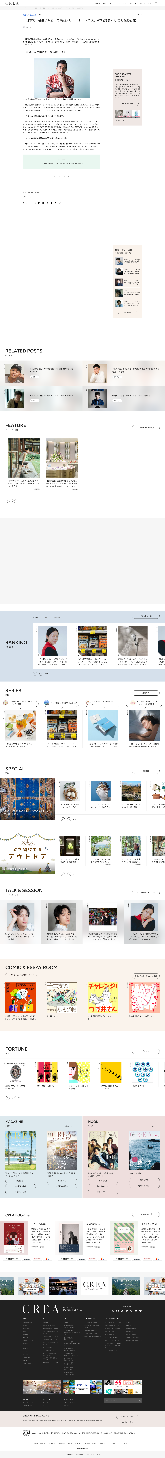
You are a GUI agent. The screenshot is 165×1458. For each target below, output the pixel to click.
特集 (110, 3)
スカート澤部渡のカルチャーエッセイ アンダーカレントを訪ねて (113, 1345)
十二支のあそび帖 (109, 1334)
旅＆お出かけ (26, 1328)
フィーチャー (26, 1354)
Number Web (79, 1454)
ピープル (45, 1402)
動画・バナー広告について (75, 1443)
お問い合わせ (61, 1443)
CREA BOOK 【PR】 (28, 1405)
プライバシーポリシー (125, 1443)
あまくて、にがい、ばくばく (112, 1340)
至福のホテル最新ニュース (50, 1339)
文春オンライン (90, 1454)
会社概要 (50, 1443)
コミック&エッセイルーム (137, 3)
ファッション (26, 1343)
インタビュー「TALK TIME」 (112, 1337)
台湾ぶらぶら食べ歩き (49, 1325)
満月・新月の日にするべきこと (134, 1340)
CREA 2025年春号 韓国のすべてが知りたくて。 (71, 1354)
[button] (7, 500)
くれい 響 (28, 27)
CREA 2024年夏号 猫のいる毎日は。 (68, 1368)
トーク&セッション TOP (146, 893)
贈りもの (25, 1325)
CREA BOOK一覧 (146, 1214)
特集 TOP (145, 771)
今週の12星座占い (130, 1331)
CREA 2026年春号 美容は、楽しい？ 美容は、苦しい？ (72, 1332)
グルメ (24, 1331)
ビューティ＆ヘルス (28, 1340)
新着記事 (97, 3)
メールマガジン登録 (127, 1416)
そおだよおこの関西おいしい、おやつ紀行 (51, 1343)
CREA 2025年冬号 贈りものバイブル (68, 1359)
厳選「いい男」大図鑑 (32, 15)
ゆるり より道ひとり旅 (111, 1350)
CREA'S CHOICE (27, 1357)
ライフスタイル (27, 1337)
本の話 (98, 1454)
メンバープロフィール (69, 1402)
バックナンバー (70, 1126)
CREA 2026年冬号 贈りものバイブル (68, 1338)
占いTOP (146, 1051)
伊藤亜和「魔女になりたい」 (112, 1325)
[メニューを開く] (156, 3)
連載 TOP (145, 693)
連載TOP (45, 1323)
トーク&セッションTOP (91, 1323)
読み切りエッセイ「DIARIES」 (113, 1328)
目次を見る (20, 1181)
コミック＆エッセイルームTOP (146, 976)
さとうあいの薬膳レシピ (49, 1347)
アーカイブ (25, 1351)
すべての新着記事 (27, 1323)
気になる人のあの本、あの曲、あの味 (93, 1326)
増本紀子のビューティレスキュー (51, 1363)
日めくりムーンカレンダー (132, 1337)
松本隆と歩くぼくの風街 (91, 1333)
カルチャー (27, 196)
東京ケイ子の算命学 (131, 1334)
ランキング (25, 1348)
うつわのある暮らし (48, 1350)
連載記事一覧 (127, 312)
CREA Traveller (69, 1454)
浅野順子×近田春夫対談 (91, 1330)
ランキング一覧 (146, 616)
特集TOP (66, 1323)
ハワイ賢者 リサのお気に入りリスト (50, 1332)
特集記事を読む (21, 1186)
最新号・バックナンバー (29, 1402)
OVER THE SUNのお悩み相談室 (93, 1336)
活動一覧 (66, 1405)
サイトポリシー (112, 1443)
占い (149, 3)
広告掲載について (89, 1443)
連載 (104, 3)
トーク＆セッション (120, 3)
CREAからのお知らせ (28, 1363)
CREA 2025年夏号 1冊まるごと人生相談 (69, 1349)
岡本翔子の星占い (130, 1325)
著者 (44, 1405)
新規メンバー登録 (127, 104)
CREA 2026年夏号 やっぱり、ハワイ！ (69, 1326)
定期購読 (101, 1443)
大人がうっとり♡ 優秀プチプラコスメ (50, 1359)
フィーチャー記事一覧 (146, 427)
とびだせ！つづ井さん (111, 1331)
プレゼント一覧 (119, 121)
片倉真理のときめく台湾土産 (50, 1328)
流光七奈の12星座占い (131, 1328)
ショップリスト (21, 1192)
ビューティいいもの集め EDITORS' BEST (49, 1354)
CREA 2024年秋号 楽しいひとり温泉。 (69, 1364)
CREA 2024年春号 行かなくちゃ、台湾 (69, 1373)
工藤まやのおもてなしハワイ (50, 1336)
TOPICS (25, 1360)
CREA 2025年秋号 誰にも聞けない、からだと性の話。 (72, 1343)
